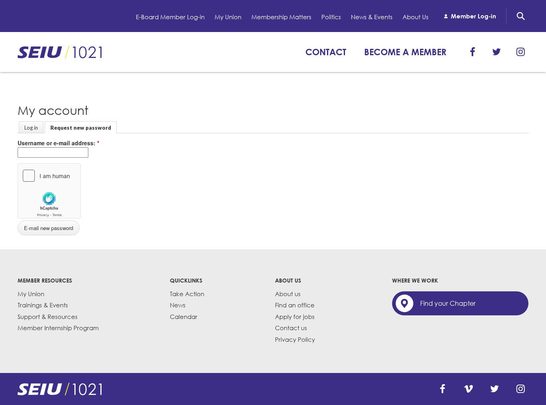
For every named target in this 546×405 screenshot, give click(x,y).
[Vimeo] (468, 389)
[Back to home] (60, 389)
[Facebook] (472, 52)
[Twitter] (496, 52)
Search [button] (520, 16)
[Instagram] (520, 52)
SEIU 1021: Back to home (60, 52)
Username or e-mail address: (58, 143)
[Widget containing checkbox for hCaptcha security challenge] (49, 191)
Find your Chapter (448, 303)
